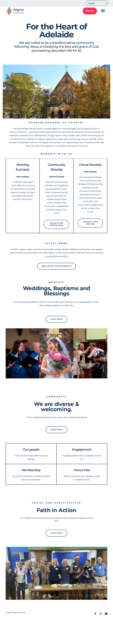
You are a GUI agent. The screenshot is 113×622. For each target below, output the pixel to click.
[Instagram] (100, 613)
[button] (103, 11)
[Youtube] (106, 613)
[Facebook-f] (95, 613)
